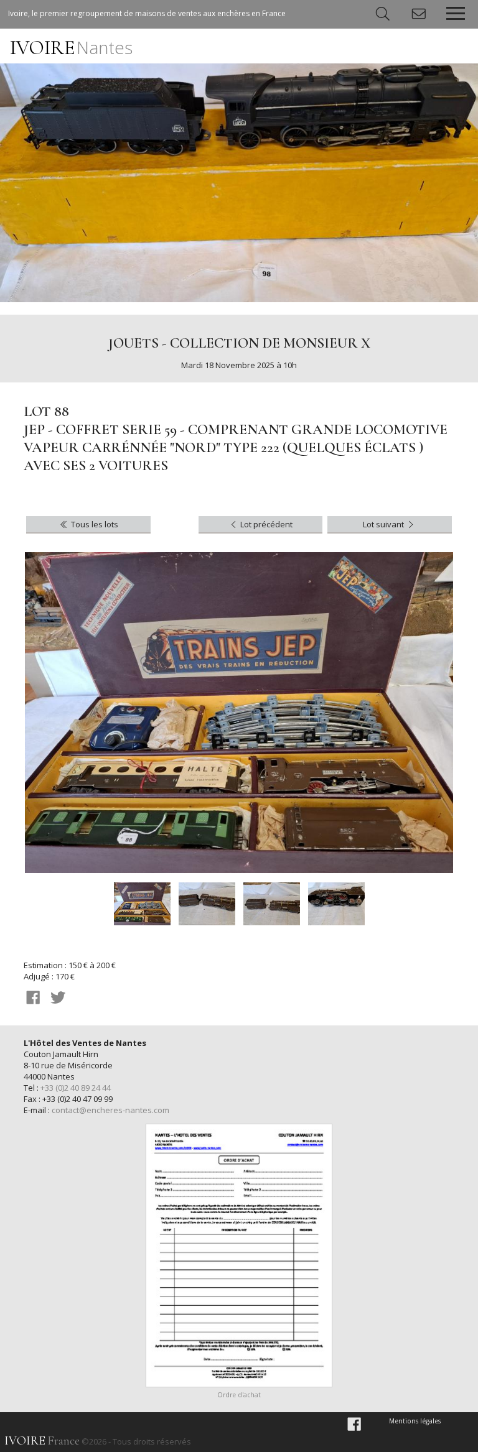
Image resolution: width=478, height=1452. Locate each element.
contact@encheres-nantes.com (110, 1110)
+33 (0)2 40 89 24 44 (75, 1087)
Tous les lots (93, 524)
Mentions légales (415, 1421)
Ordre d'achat (239, 1394)
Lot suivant (384, 524)
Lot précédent (265, 524)
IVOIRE (71, 47)
